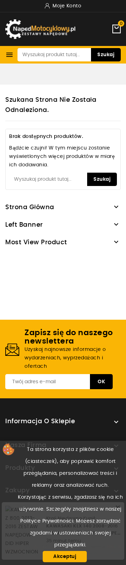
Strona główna (29, 207)
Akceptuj (64, 556)
